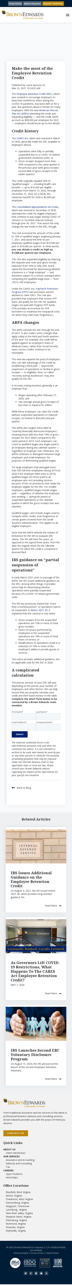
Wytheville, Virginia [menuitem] (16, 1230)
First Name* (17, 712)
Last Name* (41, 712)
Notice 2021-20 (39, 610)
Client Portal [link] (52, 1252)
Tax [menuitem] (8, 1166)
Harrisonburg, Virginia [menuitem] (17, 1202)
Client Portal (15, 3)
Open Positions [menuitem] (14, 1174)
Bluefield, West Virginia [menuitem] (18, 1192)
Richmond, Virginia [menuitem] (16, 1223)
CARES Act (22, 138)
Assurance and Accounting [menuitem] (20, 1159)
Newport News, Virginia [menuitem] (18, 1216)
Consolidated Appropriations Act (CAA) (37, 206)
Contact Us (15, 1133)
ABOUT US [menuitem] (9, 1149)
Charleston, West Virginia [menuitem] (19, 1199)
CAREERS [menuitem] (8, 1170)
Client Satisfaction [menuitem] (15, 1152)
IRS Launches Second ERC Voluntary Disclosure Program (35, 1054)
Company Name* (44, 722)
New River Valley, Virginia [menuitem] (19, 1213)
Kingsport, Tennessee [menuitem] (17, 1206)
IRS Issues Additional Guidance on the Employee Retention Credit (31, 879)
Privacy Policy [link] (21, 1252)
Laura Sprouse (34, 85)
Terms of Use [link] (37, 1252)
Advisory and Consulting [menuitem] (19, 1163)
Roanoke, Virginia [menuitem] (15, 1227)
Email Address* (19, 722)
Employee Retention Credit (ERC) (34, 93)
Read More (51, 905)
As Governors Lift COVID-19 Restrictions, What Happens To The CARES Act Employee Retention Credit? (35, 971)
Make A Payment (32, 3)
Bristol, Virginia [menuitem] (14, 1195)
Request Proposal (53, 3)
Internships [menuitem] (12, 1177)
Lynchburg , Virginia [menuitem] (16, 1209)
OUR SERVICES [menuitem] (11, 1156)
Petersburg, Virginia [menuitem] (16, 1220)
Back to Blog (24, 787)
